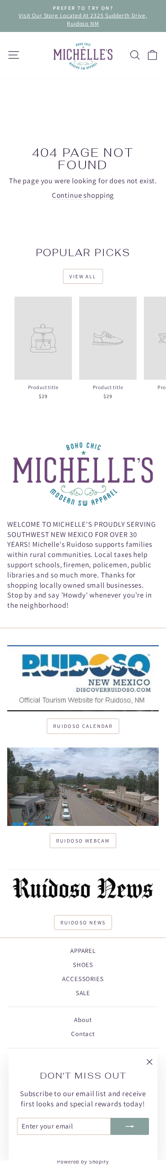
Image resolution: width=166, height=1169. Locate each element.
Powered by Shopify (83, 1161)
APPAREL (83, 951)
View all (82, 276)
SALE (83, 993)
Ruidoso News (83, 922)
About (83, 1020)
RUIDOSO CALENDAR (83, 726)
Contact (83, 1034)
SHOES (83, 965)
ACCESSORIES (82, 979)
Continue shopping (83, 195)
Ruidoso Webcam (83, 840)
